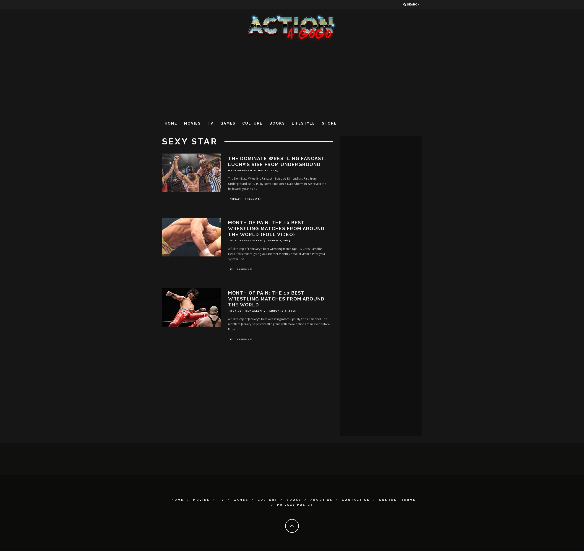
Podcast (235, 199)
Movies (192, 123)
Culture (252, 123)
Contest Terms (397, 499)
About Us (321, 499)
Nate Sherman (240, 170)
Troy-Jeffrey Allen (245, 241)
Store (329, 123)
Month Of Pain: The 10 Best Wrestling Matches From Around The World (276, 299)
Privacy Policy (295, 505)
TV (211, 123)
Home (171, 123)
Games (227, 123)
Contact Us (356, 499)
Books (277, 123)
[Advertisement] (292, 80)
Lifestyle (303, 123)
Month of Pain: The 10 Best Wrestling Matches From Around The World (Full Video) (276, 228)
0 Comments (253, 199)
